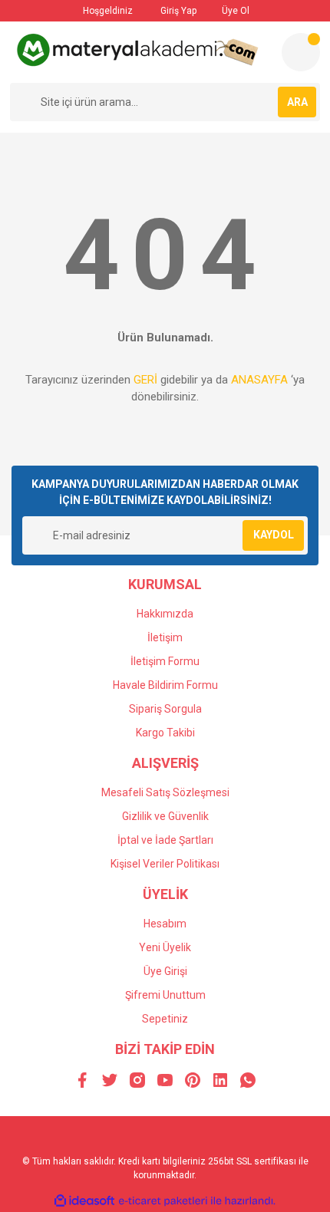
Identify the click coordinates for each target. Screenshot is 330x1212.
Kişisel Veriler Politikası (165, 864)
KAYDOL (273, 535)
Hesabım (165, 923)
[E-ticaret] (163, 1200)
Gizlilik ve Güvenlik (165, 816)
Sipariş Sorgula (165, 709)
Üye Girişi (165, 971)
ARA (297, 102)
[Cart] (301, 52)
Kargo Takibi (165, 732)
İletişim (165, 637)
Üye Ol (234, 10)
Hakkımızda (165, 614)
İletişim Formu (165, 661)
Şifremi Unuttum (165, 995)
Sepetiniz (165, 1019)
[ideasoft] (84, 1201)
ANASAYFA (259, 380)
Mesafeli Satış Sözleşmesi (165, 792)
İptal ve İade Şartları (165, 840)
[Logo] (140, 50)
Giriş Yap (177, 10)
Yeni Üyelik (165, 947)
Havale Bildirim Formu (165, 685)
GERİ (145, 380)
